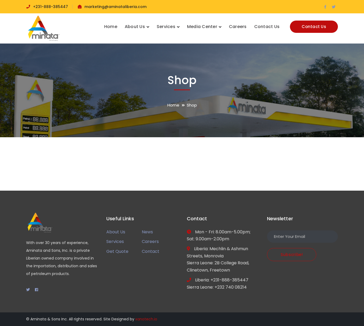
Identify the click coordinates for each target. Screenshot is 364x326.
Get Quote (117, 251)
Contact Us (314, 26)
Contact (150, 251)
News (147, 232)
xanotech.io (146, 319)
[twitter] (28, 289)
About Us (115, 232)
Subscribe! (292, 254)
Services (115, 241)
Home (173, 105)
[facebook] (36, 289)
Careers (150, 241)
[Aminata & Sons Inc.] (43, 28)
